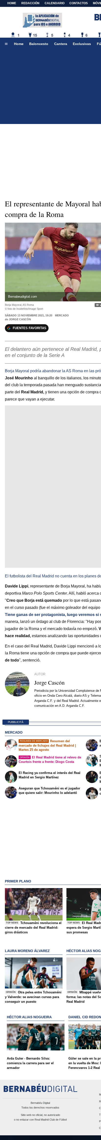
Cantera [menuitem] (60, 44)
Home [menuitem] (19, 44)
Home (11, 3)
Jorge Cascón (20, 319)
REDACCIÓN (30, 3)
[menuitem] (6, 44)
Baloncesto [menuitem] (38, 44)
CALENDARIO (54, 3)
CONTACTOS (78, 3)
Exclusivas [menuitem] (82, 44)
